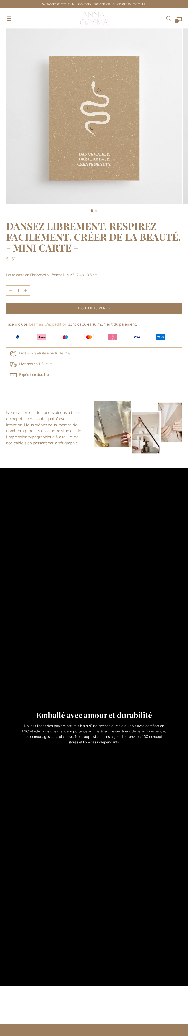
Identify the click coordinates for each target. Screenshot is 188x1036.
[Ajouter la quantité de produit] (10, 290)
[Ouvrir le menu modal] (9, 18)
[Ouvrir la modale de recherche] (169, 18)
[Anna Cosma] (94, 18)
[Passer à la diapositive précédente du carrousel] (166, 1008)
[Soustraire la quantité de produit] (25, 290)
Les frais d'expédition (48, 324)
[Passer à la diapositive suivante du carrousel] (178, 1007)
